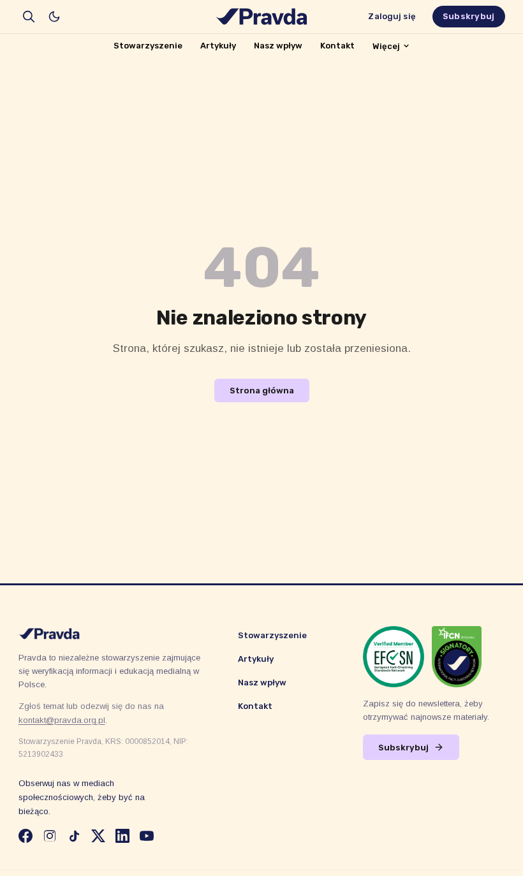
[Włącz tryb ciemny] (54, 16)
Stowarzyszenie (148, 45)
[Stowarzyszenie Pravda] (261, 16)
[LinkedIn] (122, 836)
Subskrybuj (469, 16)
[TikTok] (74, 836)
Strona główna (262, 390)
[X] (98, 836)
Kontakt (337, 45)
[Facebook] (25, 836)
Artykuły (218, 45)
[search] (28, 16)
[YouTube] (147, 836)
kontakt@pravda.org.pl (61, 720)
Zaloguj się (391, 16)
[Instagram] (50, 836)
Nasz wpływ (278, 45)
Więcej (386, 46)
